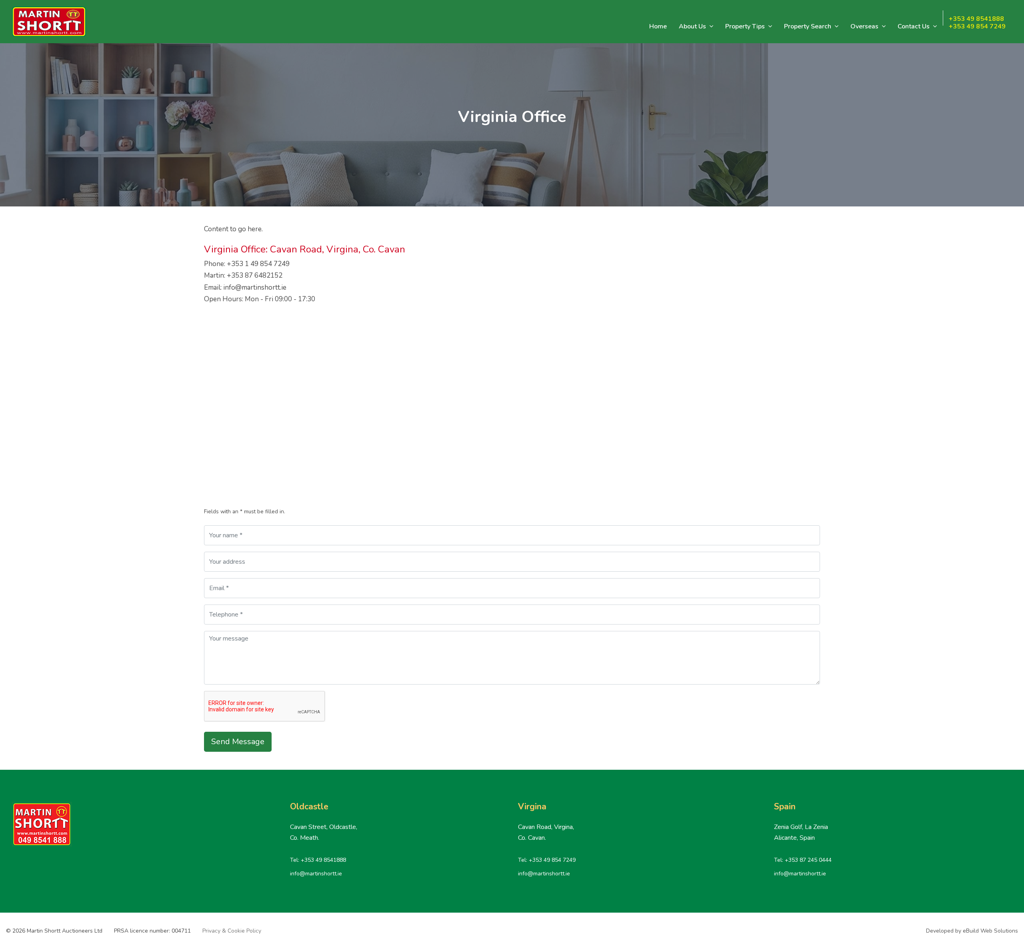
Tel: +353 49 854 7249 (547, 860)
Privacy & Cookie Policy (231, 931)
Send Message (237, 741)
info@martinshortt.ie (316, 873)
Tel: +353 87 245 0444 (803, 860)
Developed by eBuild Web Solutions (972, 931)
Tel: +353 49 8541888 (318, 860)
